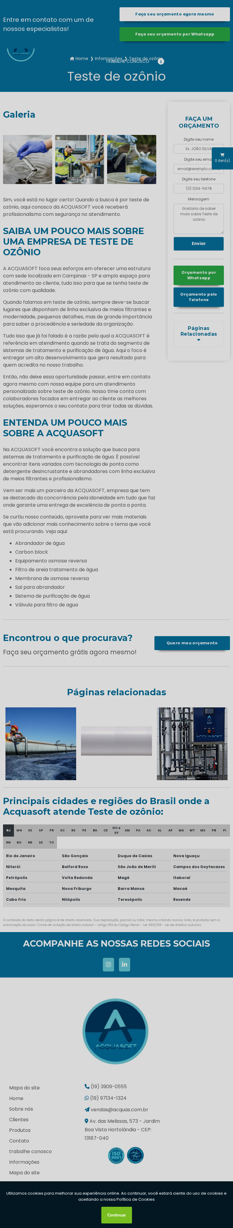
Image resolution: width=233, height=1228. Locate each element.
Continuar (116, 1215)
